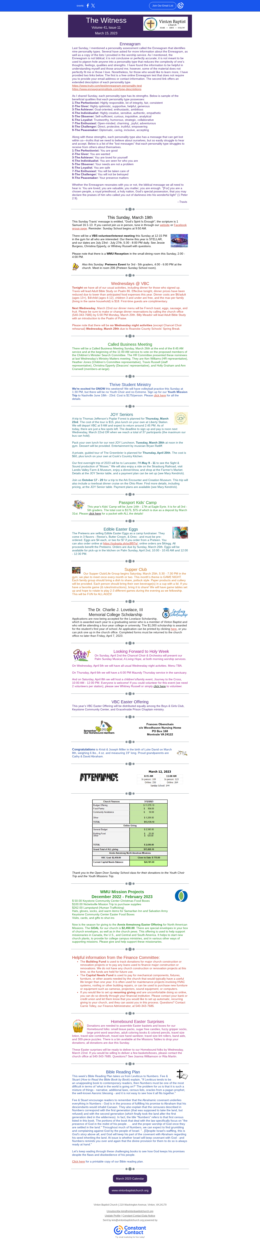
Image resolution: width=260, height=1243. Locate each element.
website (165, 225)
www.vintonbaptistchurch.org (130, 1190)
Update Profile (113, 1215)
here (174, 628)
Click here (78, 1161)
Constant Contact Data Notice (138, 1215)
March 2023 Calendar (130, 1178)
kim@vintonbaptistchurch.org (128, 1220)
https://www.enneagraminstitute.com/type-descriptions (106, 89)
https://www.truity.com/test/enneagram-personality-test (107, 85)
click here (160, 395)
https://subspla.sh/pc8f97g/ (120, 543)
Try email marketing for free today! (130, 1237)
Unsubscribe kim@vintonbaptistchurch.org (130, 1211)
